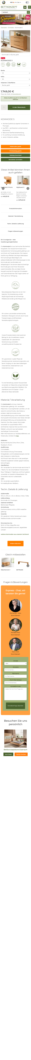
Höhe (2, 76)
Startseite (4, 27)
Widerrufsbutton (15, 543)
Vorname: (16, 667)
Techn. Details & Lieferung (15, 223)
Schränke (11, 27)
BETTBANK (19, 570)
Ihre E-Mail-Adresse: (16, 680)
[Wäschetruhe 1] (8, 562)
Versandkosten (16, 94)
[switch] (27, 2)
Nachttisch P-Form (7, 187)
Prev (3, 188)
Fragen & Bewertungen (15, 231)
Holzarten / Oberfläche (8, 82)
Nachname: (15, 673)
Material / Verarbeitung (15, 216)
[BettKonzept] (9, 7)
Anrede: (15, 661)
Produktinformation (15, 208)
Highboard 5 (20, 187)
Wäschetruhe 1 (5, 570)
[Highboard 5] (23, 180)
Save (4, 58)
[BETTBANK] (23, 562)
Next (28, 188)
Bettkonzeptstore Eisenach (15, 750)
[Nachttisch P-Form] (8, 180)
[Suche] (28, 12)
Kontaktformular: (16, 686)
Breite (3, 70)
